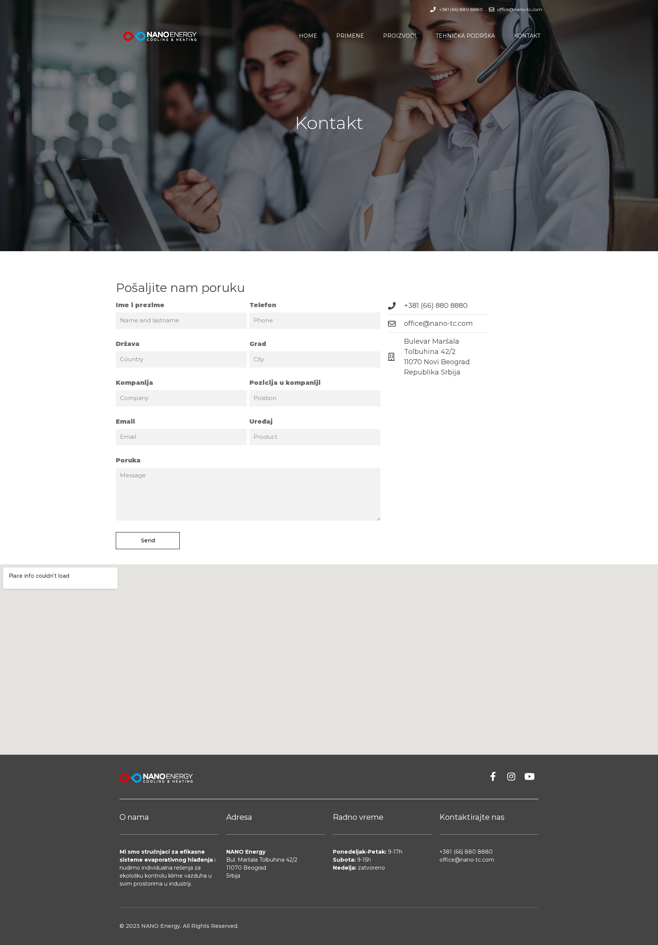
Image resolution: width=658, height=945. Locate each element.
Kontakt (527, 35)
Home (308, 35)
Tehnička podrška (465, 35)
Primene (350, 35)
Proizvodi (400, 35)
